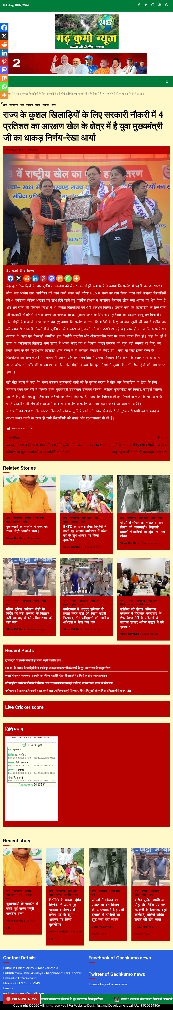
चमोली (66, 604)
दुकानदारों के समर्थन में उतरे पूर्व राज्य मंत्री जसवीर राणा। (29, 494)
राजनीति (46, 105)
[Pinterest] (43, 278)
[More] (76, 278)
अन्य (8, 518)
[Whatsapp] (68, 278)
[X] (18, 278)
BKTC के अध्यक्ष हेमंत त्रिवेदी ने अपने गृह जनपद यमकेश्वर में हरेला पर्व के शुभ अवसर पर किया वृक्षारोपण (86, 494)
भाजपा (38, 105)
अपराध (17, 600)
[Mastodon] (51, 278)
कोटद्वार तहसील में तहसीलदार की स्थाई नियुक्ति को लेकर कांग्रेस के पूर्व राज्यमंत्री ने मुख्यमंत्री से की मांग (44, 444)
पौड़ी (8, 522)
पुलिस (37, 600)
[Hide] (1, 103)
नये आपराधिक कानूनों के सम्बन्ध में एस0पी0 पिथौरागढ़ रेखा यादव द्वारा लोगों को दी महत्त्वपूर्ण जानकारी (128, 444)
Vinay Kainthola (14, 149)
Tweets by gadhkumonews (108, 984)
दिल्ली (123, 604)
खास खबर (40, 518)
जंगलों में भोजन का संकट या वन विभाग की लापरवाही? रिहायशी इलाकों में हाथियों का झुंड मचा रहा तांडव (143, 494)
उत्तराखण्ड (13, 105)
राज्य (53, 105)
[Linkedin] (35, 278)
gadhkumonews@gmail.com (23, 993)
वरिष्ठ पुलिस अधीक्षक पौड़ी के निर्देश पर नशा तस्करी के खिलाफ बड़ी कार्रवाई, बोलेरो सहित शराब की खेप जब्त (29, 577)
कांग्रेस (28, 518)
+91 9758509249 (27, 983)
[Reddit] (27, 278)
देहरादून (29, 105)
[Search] (167, 82)
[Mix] (60, 278)
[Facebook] (10, 278)
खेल (22, 105)
